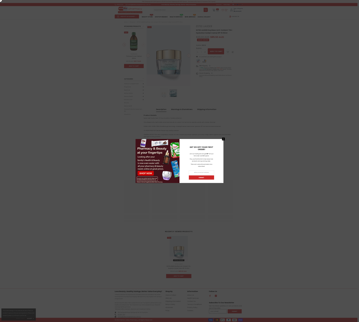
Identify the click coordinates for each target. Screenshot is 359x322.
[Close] (223, 139)
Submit (201, 177)
